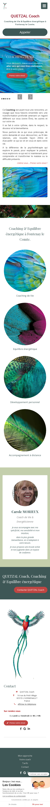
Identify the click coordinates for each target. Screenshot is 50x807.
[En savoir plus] (25, 271)
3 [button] (5, 98)
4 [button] (7, 98)
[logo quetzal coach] (5, 9)
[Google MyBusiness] (24, 729)
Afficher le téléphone (27, 704)
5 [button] (9, 98)
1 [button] (2, 98)
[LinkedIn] (29, 729)
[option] (25, 66)
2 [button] (3, 98)
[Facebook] (21, 729)
